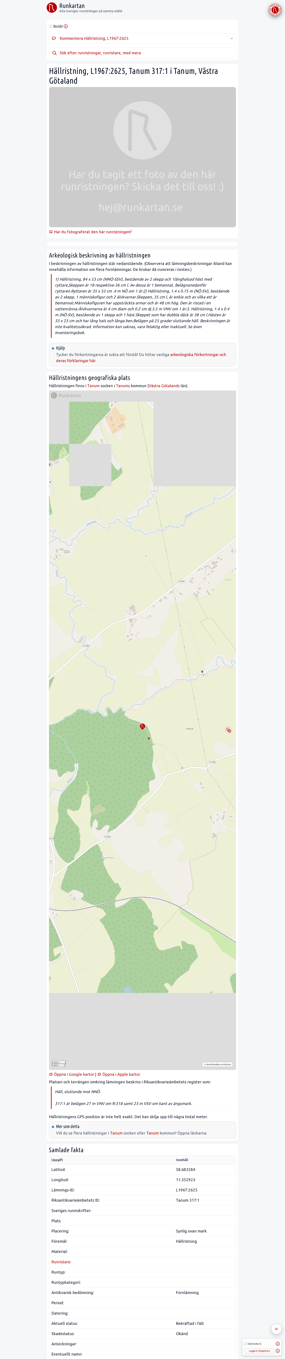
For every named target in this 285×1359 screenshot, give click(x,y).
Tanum (93, 386)
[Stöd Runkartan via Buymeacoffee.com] (275, 9)
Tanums (123, 386)
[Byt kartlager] (228, 730)
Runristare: (61, 1262)
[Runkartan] (52, 7)
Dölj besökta (254, 1344)
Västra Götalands (164, 386)
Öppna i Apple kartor (120, 1074)
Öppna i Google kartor (73, 1074)
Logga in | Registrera (259, 1351)
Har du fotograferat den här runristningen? (92, 232)
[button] (142, 726)
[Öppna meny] (276, 1329)
